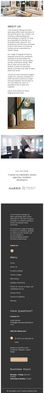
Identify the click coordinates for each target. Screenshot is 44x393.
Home (12, 263)
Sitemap (13, 301)
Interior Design (15, 275)
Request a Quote (19, 359)
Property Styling (16, 271)
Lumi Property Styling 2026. (26, 391)
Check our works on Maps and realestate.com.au (21, 288)
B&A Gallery (14, 279)
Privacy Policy (15, 293)
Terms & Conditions (17, 297)
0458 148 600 (15, 320)
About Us (13, 267)
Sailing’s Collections (17, 283)
